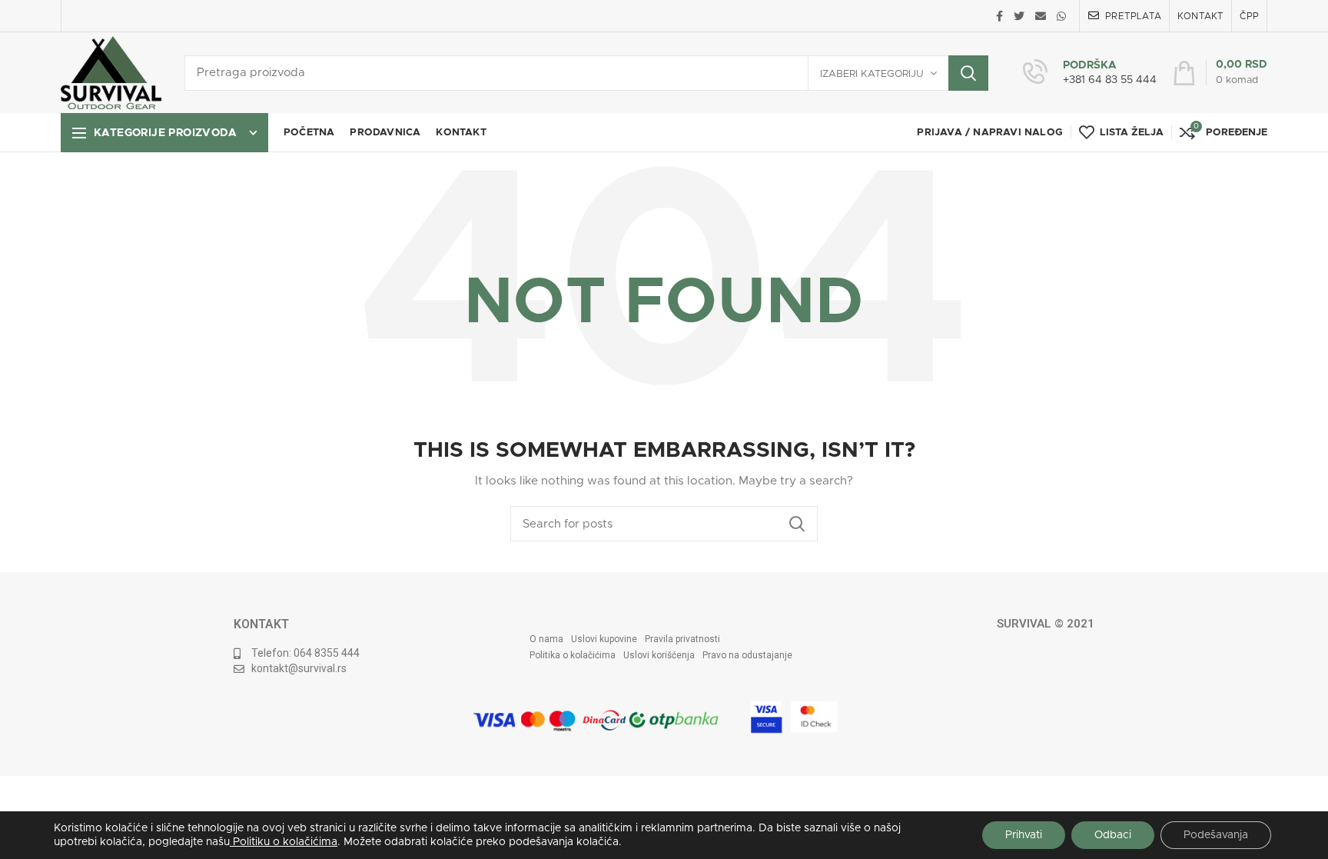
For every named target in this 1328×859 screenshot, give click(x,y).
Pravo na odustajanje (747, 655)
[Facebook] (999, 16)
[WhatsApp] (1061, 16)
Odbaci (1112, 835)
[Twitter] (1019, 16)
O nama (546, 639)
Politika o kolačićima (573, 655)
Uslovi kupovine (604, 639)
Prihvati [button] (1023, 835)
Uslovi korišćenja (659, 655)
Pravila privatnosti (682, 639)
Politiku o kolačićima (283, 842)
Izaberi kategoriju (872, 74)
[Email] (1040, 16)
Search (968, 73)
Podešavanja (1216, 835)
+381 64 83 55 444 (1110, 80)
